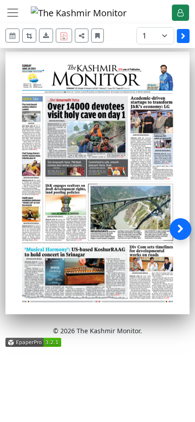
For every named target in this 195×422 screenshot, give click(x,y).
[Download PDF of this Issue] (65, 34)
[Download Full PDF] (64, 36)
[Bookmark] (97, 36)
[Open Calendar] (12, 36)
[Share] (81, 36)
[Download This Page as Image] (46, 36)
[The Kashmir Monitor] (79, 12)
